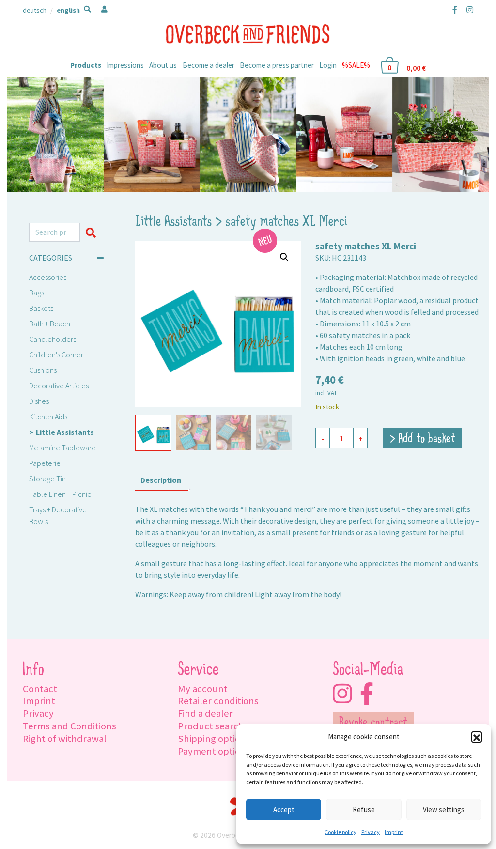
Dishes (39, 401)
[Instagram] (468, 9)
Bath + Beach (49, 323)
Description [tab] (160, 480)
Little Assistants (65, 432)
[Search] (92, 232)
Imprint (394, 831)
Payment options (214, 751)
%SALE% (356, 65)
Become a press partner (277, 65)
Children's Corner (56, 354)
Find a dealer (205, 713)
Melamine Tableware (62, 447)
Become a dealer (208, 65)
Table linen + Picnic (60, 494)
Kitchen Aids (48, 416)
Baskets (41, 308)
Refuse (364, 809)
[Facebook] (455, 9)
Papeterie (45, 463)
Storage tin (47, 478)
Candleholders (52, 339)
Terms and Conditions (69, 726)
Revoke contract (373, 723)
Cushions (43, 370)
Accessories (47, 277)
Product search (211, 726)
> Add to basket (422, 439)
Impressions (125, 65)
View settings (444, 809)
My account (203, 688)
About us (163, 65)
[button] (476, 736)
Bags (36, 292)
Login (328, 65)
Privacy (370, 831)
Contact (40, 688)
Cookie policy (340, 831)
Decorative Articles (59, 385)
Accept (283, 809)
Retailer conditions (218, 701)
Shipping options (214, 738)
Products (85, 65)
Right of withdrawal (65, 738)
